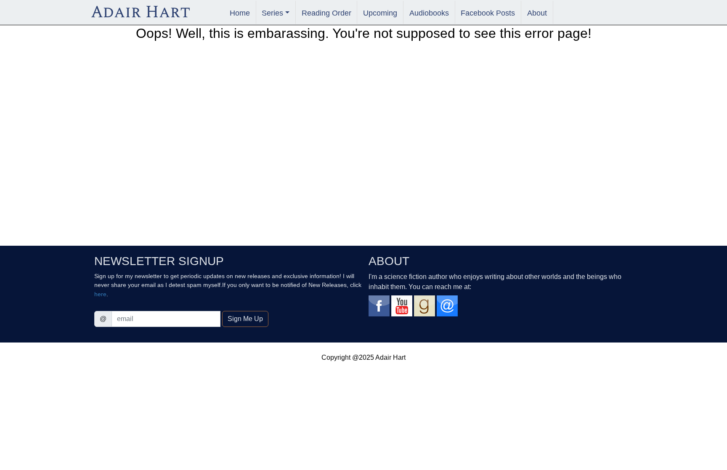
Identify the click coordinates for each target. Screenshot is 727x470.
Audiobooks (429, 12)
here (100, 294)
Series (272, 12)
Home (240, 12)
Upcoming (380, 12)
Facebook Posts (488, 12)
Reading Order (326, 12)
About (537, 12)
